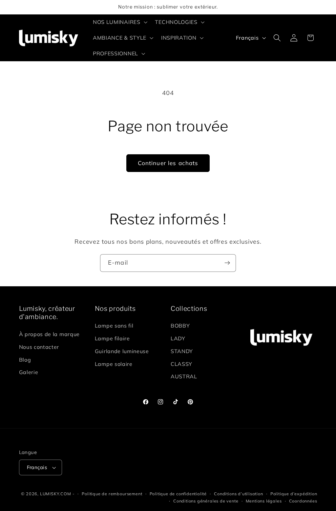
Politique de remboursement (112, 493)
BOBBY (180, 325)
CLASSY (181, 364)
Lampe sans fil (114, 325)
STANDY (182, 351)
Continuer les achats (168, 163)
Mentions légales (264, 500)
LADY (178, 338)
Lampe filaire (112, 338)
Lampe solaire (114, 364)
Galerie (28, 372)
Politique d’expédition (293, 493)
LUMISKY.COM (55, 493)
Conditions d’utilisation (238, 493)
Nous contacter (39, 347)
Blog (25, 359)
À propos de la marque (49, 334)
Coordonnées (303, 500)
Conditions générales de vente (205, 500)
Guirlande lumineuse (122, 351)
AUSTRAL (184, 376)
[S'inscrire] (227, 263)
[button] (119, 22)
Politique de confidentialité (178, 493)
